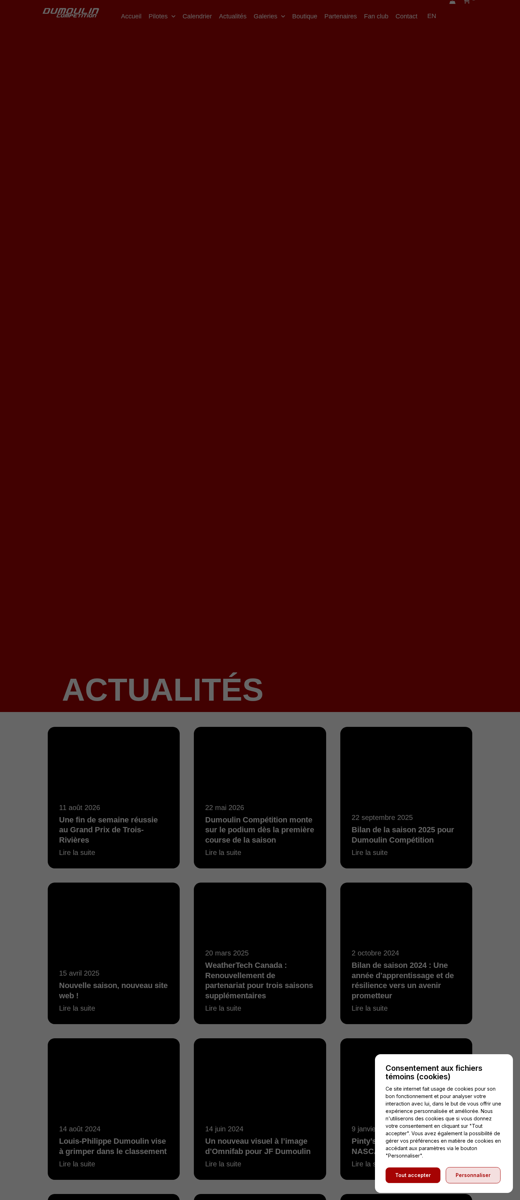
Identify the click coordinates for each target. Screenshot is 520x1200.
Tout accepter (413, 1175)
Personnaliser (473, 1175)
